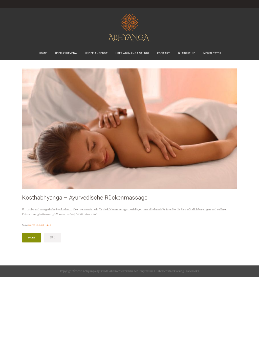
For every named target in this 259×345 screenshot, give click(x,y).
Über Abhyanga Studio (132, 53)
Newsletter (212, 53)
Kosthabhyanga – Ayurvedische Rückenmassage (84, 197)
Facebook (191, 271)
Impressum (146, 271)
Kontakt (163, 53)
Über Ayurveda (66, 53)
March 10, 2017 (36, 225)
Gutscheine (187, 53)
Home (43, 53)
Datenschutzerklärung (170, 271)
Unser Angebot (96, 53)
